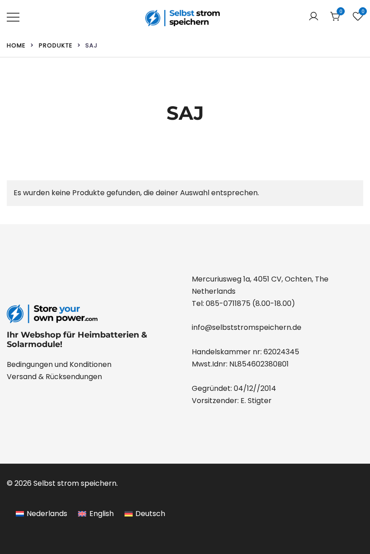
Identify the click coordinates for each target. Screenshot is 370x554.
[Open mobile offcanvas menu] (13, 17)
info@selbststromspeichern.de (246, 327)
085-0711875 (228, 303)
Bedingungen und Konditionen (59, 364)
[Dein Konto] (313, 17)
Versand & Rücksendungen (54, 376)
